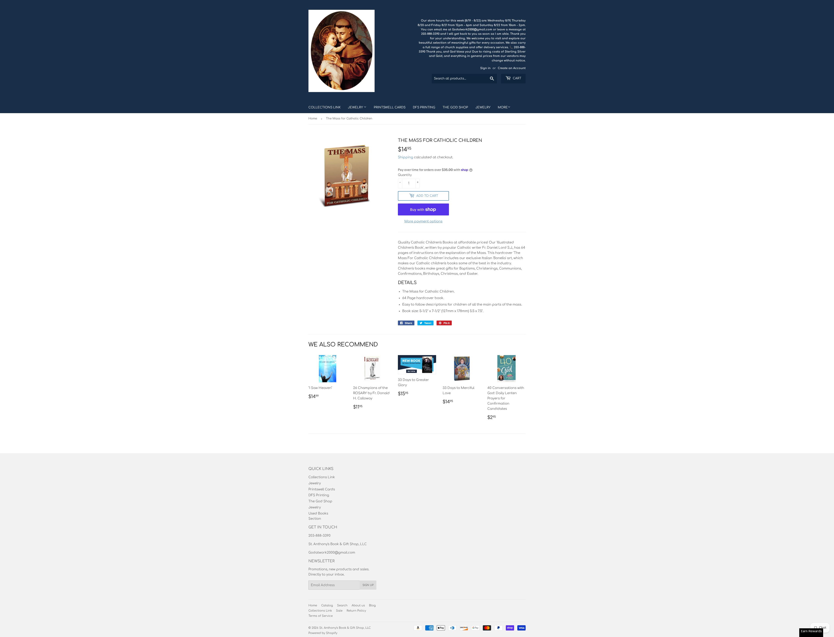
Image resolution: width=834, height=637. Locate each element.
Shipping (405, 157)
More (503, 107)
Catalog (327, 605)
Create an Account (512, 68)
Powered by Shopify (322, 633)
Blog (372, 605)
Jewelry (356, 107)
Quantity (405, 175)
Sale (339, 610)
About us (358, 605)
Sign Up (368, 585)
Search (342, 605)
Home (312, 118)
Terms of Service (320, 615)
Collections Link (324, 107)
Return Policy (356, 610)
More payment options (423, 221)
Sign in (485, 68)
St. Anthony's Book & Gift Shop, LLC (345, 627)
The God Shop (455, 107)
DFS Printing (424, 107)
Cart (516, 78)
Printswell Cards (389, 107)
